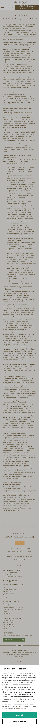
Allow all (19, 715)
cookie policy (20, 709)
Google (16, 701)
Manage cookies (19, 722)
